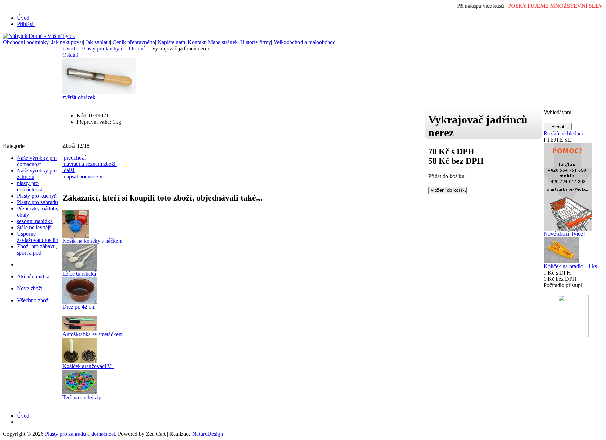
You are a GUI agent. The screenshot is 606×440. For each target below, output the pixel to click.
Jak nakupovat (67, 42)
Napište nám (171, 42)
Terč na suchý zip (81, 397)
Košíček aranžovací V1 (88, 366)
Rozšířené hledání (563, 133)
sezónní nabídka (35, 221)
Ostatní (137, 49)
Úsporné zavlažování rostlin (37, 237)
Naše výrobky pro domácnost (37, 161)
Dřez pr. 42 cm (78, 307)
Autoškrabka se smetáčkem (92, 334)
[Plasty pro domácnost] (568, 185)
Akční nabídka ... (36, 276)
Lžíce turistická (79, 274)
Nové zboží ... (32, 288)
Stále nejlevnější (35, 227)
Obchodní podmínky (26, 42)
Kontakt (197, 42)
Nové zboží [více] (564, 234)
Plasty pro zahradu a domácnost (80, 434)
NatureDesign (207, 434)
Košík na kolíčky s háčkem (92, 241)
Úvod (23, 18)
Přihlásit (26, 24)
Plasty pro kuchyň (37, 196)
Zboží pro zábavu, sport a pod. (37, 249)
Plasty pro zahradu (37, 202)
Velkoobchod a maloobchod (305, 42)
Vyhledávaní (557, 112)
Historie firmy (255, 42)
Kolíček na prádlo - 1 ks (570, 266)
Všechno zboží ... (36, 300)
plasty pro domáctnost (29, 186)
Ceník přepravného (134, 42)
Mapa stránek (223, 42)
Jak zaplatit (98, 42)
